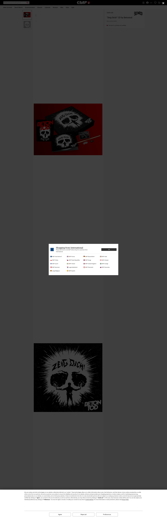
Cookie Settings (89, 499)
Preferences (107, 514)
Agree (60, 514)
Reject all (83, 514)
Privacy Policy (125, 499)
